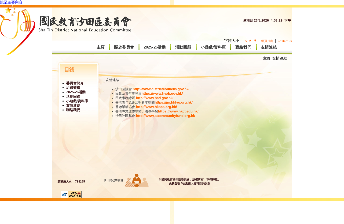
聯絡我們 (243, 47)
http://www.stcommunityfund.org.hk (165, 116)
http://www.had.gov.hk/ (154, 98)
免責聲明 (174, 183)
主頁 (101, 47)
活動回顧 (183, 47)
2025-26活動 (155, 47)
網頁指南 (267, 41)
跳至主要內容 (11, 2)
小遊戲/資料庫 (213, 47)
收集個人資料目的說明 (196, 183)
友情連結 (269, 47)
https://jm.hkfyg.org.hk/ (174, 102)
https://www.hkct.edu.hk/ (178, 111)
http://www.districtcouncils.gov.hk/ (161, 89)
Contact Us (285, 41)
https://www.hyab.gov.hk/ (162, 93)
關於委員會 (124, 47)
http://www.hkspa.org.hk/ (156, 107)
